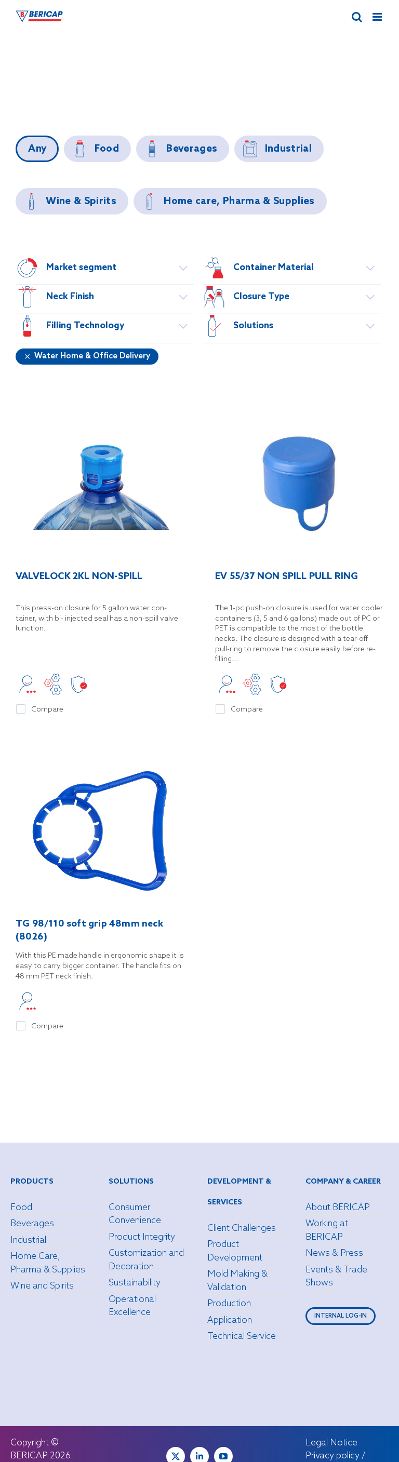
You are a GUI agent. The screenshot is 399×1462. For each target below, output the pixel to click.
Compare (47, 709)
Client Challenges (241, 1228)
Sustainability (135, 1283)
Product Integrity (142, 1237)
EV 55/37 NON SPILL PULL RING (286, 576)
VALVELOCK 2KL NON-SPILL (79, 576)
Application (229, 1320)
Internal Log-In (340, 1316)
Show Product (100, 485)
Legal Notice (331, 1443)
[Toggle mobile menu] (378, 16)
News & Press (334, 1253)
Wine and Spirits (42, 1286)
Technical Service (241, 1336)
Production (229, 1303)
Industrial (28, 1240)
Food (21, 1207)
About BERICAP (337, 1207)
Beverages (32, 1223)
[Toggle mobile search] (357, 16)
